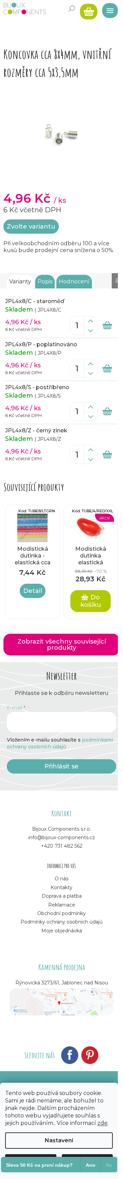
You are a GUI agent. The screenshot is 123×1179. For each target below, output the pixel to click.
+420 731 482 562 (61, 846)
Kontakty (61, 887)
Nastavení (59, 1140)
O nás (61, 879)
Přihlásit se (61, 766)
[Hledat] (72, 8)
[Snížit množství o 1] (90, 330)
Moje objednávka (61, 931)
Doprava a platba (62, 896)
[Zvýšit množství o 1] (90, 321)
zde (102, 1123)
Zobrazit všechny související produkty (61, 644)
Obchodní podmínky (61, 913)
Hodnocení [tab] (74, 281)
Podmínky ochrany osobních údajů (61, 922)
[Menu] (107, 8)
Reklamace (61, 905)
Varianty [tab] (20, 281)
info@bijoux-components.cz (61, 837)
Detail (32, 591)
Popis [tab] (45, 281)
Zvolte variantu (31, 226)
